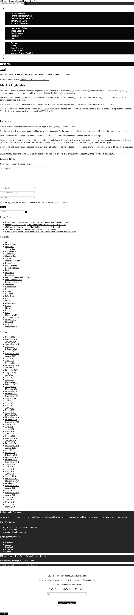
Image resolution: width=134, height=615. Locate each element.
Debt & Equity (11, 244)
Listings (8, 26)
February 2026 (11, 339)
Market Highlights (80, 154)
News (7, 308)
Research (9, 294)
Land (12, 38)
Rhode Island (10, 287)
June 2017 (9, 490)
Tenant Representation (21, 16)
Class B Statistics (36, 154)
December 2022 (11, 370)
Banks (7, 270)
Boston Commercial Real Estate (18, 277)
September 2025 (12, 344)
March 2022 (10, 382)
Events (8, 305)
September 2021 (12, 396)
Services (9, 11)
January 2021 (10, 412)
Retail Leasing (16, 33)
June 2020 (9, 429)
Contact (9, 58)
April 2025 (9, 346)
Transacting (10, 249)
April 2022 (9, 379)
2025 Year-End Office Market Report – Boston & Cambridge (30, 229)
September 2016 (12, 493)
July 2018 (9, 467)
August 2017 (10, 488)
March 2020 (10, 436)
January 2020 (10, 441)
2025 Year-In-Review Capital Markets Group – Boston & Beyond (32, 227)
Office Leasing (17, 31)
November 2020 (12, 417)
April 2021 (9, 408)
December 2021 (11, 389)
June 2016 (9, 500)
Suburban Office (12, 317)
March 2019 (10, 452)
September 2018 (12, 462)
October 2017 (11, 483)
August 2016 (10, 495)
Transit (8, 258)
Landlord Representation (21, 18)
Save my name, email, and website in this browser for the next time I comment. (35, 202)
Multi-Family (10, 320)
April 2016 (9, 504)
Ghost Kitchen (11, 265)
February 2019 (11, 455)
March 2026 (10, 337)
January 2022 (10, 386)
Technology (10, 254)
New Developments (13, 279)
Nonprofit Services (19, 23)
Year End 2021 (109, 154)
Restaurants (10, 263)
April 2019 (9, 450)
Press (13, 46)
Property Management (14, 282)
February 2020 (11, 438)
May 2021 (9, 405)
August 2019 (10, 448)
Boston (8, 154)
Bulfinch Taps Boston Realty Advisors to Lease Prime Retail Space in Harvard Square (40, 232)
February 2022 (11, 384)
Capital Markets (17, 13)
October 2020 (11, 419)
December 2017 (11, 478)
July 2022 (9, 375)
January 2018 (10, 476)
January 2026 (10, 342)
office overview (95, 154)
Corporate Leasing (18, 21)
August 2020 (10, 424)
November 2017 (12, 481)
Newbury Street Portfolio (22, 53)
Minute (8, 291)
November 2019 (12, 445)
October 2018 (11, 460)
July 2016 (9, 497)
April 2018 (9, 474)
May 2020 (9, 431)
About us (9, 41)
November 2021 (12, 391)
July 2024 (9, 358)
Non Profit (9, 247)
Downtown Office (27, 79)
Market (55, 154)
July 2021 (9, 401)
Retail (7, 312)
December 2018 (11, 457)
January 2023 (10, 368)
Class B (25, 154)
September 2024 (12, 353)
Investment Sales (18, 28)
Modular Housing (12, 261)
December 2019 (11, 443)
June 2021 (9, 403)
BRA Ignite (10, 296)
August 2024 (10, 356)
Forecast (48, 154)
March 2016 (10, 507)
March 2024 (10, 363)
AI (6, 242)
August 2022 (10, 372)
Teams (13, 43)
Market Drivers (66, 154)
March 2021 (10, 410)
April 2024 (9, 361)
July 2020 (9, 427)
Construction (10, 256)
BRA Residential (12, 268)
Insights (9, 55)
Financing (9, 324)
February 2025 (11, 349)
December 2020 (11, 415)
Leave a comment (42, 79)
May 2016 (9, 502)
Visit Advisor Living (67, 603)
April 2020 (9, 434)
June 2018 (9, 469)
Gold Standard (17, 50)
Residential (9, 275)
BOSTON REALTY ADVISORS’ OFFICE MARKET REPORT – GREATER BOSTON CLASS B (35, 74)
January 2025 (10, 351)
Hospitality (15, 36)
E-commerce (10, 251)
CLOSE (4, 614)
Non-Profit (9, 272)
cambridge (16, 154)
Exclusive (9, 289)
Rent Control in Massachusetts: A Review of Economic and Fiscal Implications (37, 222)
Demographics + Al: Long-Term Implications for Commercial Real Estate (35, 225)
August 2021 (10, 398)
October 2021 (11, 394)
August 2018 (10, 464)
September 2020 (12, 422)
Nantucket (9, 284)
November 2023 (12, 365)
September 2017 (12, 485)
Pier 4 (7, 298)
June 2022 (9, 377)
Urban (7, 301)
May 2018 (9, 471)
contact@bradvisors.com (15, 532)
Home (8, 8)
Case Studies (16, 48)
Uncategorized (11, 327)
